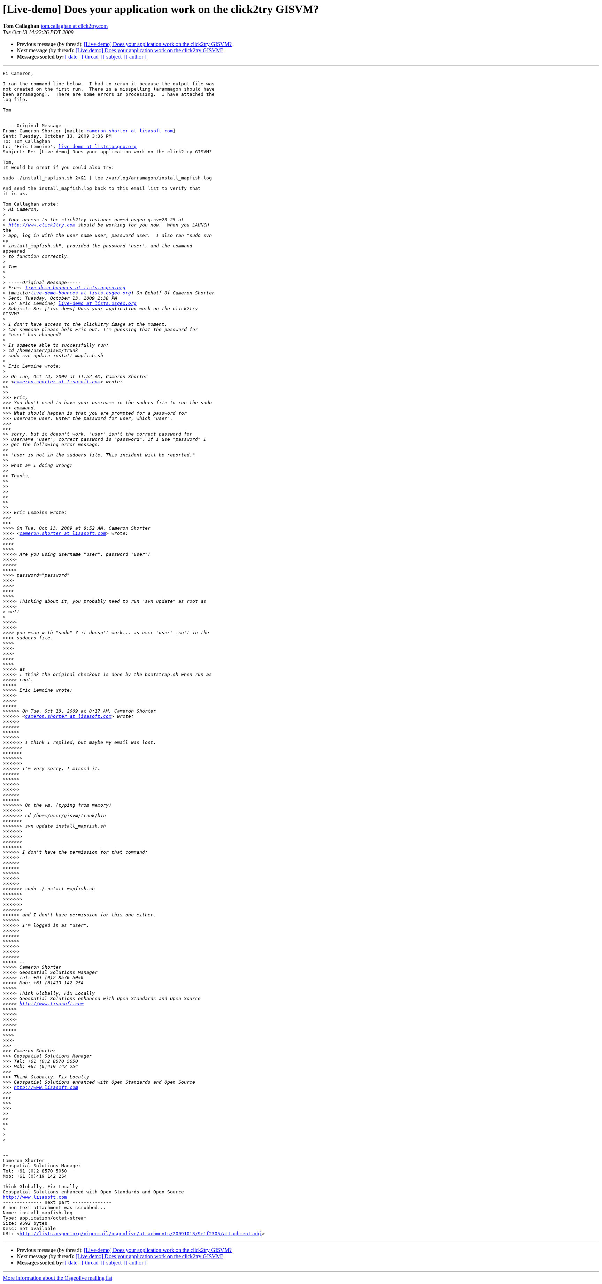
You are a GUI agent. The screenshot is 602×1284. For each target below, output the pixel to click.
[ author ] (136, 57)
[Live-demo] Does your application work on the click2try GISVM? (158, 44)
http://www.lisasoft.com (52, 1003)
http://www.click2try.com (41, 225)
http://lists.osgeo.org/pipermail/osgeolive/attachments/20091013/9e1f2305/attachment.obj (141, 1233)
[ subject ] (114, 57)
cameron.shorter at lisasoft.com (129, 130)
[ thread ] (92, 57)
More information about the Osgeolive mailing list (57, 1278)
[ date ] (72, 57)
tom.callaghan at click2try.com (74, 26)
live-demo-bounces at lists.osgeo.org (75, 287)
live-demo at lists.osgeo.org (98, 146)
